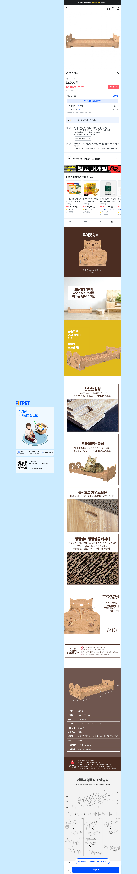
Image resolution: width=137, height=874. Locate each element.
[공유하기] (118, 72)
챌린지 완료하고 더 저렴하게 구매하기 (92, 861)
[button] (23, 403)
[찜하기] (80, 194)
